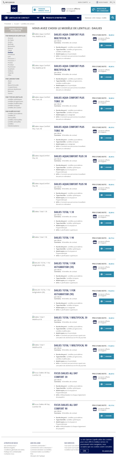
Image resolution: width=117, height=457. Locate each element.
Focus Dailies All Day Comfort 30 (66, 375)
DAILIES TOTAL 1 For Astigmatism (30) (64, 265)
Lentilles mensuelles (15, 120)
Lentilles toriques (14, 105)
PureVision (11, 67)
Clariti (10, 50)
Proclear (11, 65)
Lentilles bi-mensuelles (12, 117)
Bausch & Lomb (13, 85)
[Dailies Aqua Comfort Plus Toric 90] (41, 127)
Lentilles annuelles (14, 122)
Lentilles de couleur (14, 108)
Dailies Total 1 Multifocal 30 (70, 317)
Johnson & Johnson (14, 89)
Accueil (16, 24)
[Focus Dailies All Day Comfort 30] (41, 373)
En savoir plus (107, 451)
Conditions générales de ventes (14, 450)
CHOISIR (108, 45)
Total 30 (10, 73)
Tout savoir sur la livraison (72, 446)
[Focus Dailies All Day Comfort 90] (41, 405)
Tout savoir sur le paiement (73, 448)
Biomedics (11, 46)
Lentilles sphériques (15, 99)
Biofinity (10, 44)
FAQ (31, 454)
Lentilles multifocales (15, 103)
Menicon (11, 91)
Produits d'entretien (56, 18)
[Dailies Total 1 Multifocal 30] (41, 318)
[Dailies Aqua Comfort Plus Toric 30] (41, 98)
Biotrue (10, 48)
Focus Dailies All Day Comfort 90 (66, 406)
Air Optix (11, 40)
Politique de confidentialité (12, 452)
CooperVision (12, 87)
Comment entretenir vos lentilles (40, 450)
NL (114, 2)
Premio (10, 63)
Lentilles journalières (15, 113)
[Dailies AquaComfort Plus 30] (41, 156)
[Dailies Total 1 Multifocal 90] (41, 346)
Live (9, 56)
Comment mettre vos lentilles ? (40, 452)
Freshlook (11, 54)
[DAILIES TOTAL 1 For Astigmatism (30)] (41, 263)
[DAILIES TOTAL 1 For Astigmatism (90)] (41, 291)
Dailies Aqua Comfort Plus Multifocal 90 (69, 67)
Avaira (10, 42)
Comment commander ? (38, 446)
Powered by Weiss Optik (14, 13)
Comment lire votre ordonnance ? (41, 448)
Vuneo (10, 93)
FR (111, 2)
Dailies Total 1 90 (64, 237)
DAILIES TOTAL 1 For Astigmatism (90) (64, 292)
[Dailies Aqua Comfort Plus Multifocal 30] (41, 35)
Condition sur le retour (71, 450)
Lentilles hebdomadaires (13, 125)
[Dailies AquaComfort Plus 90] (41, 184)
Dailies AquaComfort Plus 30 (70, 156)
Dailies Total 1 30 (64, 212)
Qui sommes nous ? (10, 446)
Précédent (7, 24)
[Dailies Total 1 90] (41, 237)
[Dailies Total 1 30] (41, 211)
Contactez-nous (9, 454)
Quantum (11, 69)
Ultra (9, 75)
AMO (9, 83)
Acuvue (10, 38)
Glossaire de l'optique (37, 456)
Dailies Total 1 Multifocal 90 (70, 345)
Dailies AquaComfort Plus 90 (70, 184)
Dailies (10, 52)
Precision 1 (11, 59)
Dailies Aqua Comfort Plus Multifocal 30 (69, 36)
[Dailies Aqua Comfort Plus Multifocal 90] (41, 66)
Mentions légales (9, 448)
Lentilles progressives (15, 101)
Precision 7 (11, 61)
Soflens (10, 71)
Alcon (10, 81)
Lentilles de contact (19, 18)
